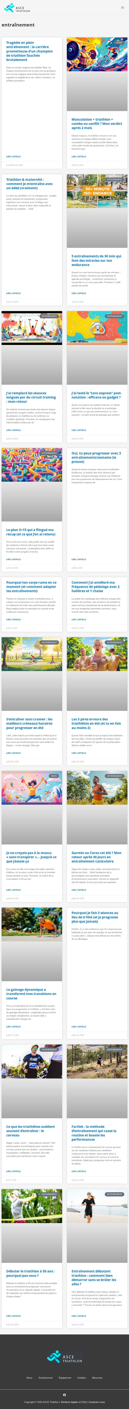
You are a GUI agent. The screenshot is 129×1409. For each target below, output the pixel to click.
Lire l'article (13, 157)
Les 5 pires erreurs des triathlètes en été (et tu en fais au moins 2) (96, 723)
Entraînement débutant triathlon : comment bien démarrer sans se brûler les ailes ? (94, 1277)
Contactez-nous (97, 1402)
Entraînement (46, 1378)
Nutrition (81, 1378)
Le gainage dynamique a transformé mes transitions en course (31, 993)
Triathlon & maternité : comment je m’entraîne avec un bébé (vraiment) (29, 183)
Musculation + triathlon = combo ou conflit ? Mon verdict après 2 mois (97, 123)
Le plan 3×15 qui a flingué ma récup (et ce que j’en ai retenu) (30, 532)
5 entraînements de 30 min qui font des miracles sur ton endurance (96, 260)
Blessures (97, 1378)
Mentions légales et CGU (74, 1402)
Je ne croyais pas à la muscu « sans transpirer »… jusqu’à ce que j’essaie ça (31, 857)
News (29, 1378)
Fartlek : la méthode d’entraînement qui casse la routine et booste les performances (94, 1133)
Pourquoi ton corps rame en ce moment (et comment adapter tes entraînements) (31, 586)
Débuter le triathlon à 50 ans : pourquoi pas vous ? (30, 1273)
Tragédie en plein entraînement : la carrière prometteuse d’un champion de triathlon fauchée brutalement (29, 51)
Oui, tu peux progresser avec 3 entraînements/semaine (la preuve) (96, 457)
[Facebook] (64, 1394)
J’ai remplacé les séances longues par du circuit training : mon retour (31, 397)
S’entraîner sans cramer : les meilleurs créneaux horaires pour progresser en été (29, 723)
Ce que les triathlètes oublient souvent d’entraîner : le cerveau (30, 1130)
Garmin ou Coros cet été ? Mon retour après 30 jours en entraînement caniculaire (96, 857)
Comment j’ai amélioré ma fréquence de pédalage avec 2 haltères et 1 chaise (96, 586)
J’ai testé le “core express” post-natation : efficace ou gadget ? (97, 395)
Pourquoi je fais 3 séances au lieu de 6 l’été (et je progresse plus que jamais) (95, 917)
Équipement (65, 1378)
